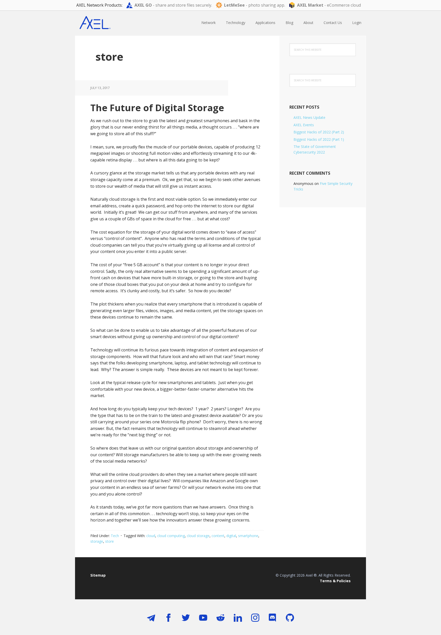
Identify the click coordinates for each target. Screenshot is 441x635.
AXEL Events (303, 124)
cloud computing (171, 535)
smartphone (248, 535)
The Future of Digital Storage (157, 107)
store (109, 541)
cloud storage (198, 535)
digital (231, 535)
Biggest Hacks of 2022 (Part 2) (318, 132)
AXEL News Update (309, 117)
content (218, 535)
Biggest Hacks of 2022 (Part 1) (318, 139)
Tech (115, 535)
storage (96, 541)
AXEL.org (108, 23)
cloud (150, 535)
